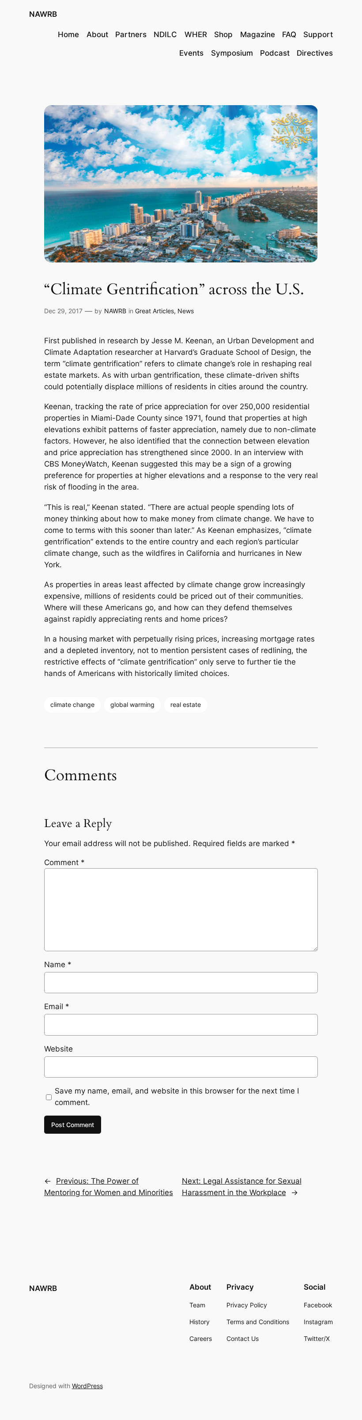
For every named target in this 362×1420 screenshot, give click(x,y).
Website (58, 1048)
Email (56, 1006)
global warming (132, 704)
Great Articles (154, 311)
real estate (185, 704)
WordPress (87, 1386)
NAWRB (43, 14)
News (185, 311)
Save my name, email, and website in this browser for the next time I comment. (177, 1096)
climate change (72, 704)
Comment (64, 862)
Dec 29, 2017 (63, 311)
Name (58, 964)
